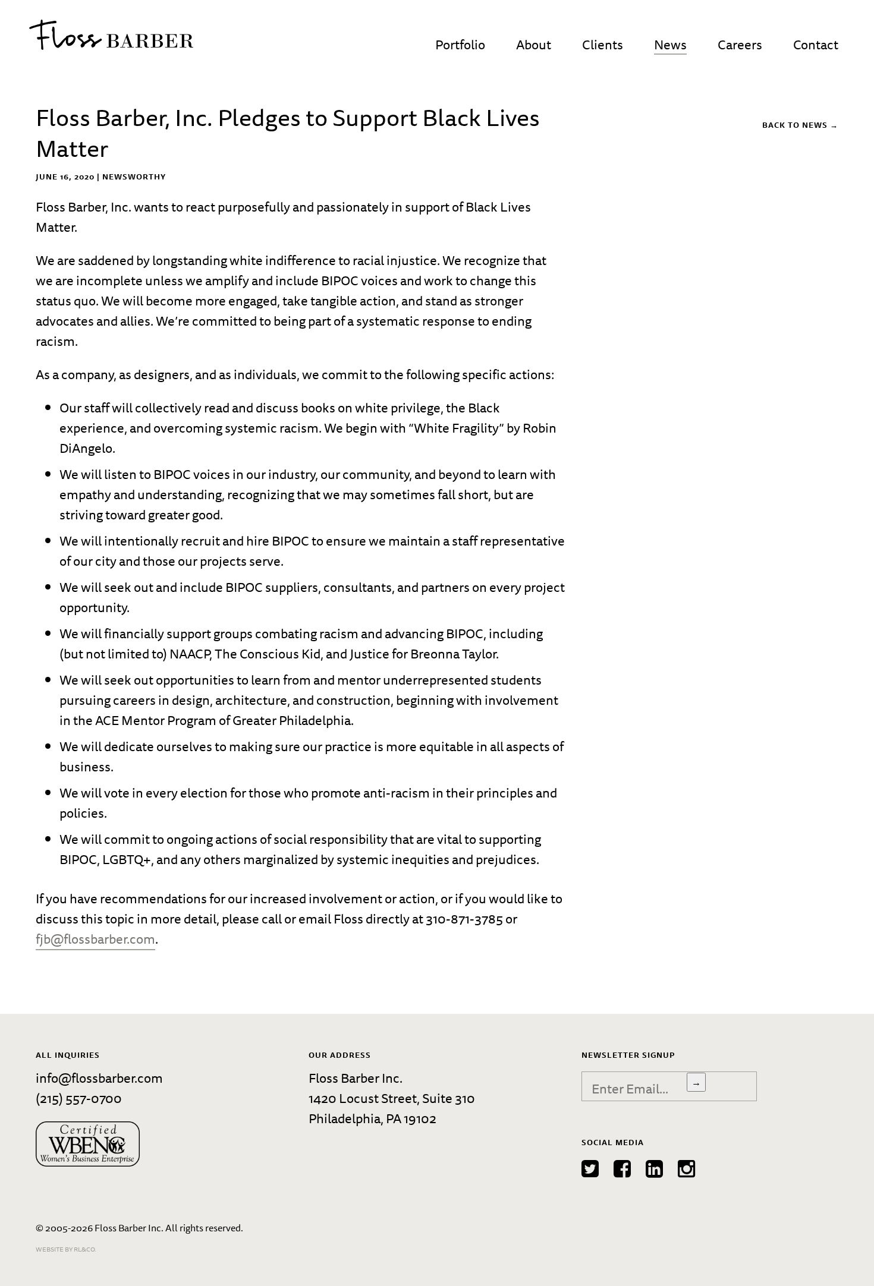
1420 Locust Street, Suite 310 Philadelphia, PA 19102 (392, 1108)
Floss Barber (111, 35)
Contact (815, 44)
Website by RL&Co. (66, 1249)
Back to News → (800, 125)
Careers (740, 44)
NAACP (189, 653)
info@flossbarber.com (99, 1077)
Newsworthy (134, 176)
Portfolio (460, 44)
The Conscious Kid (267, 653)
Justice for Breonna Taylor (423, 653)
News (670, 44)
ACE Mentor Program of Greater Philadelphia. (224, 720)
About (533, 44)
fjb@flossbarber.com (95, 938)
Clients (602, 44)
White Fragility (456, 427)
